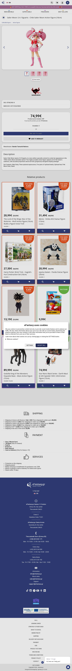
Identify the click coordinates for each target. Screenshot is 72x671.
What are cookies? (12, 339)
